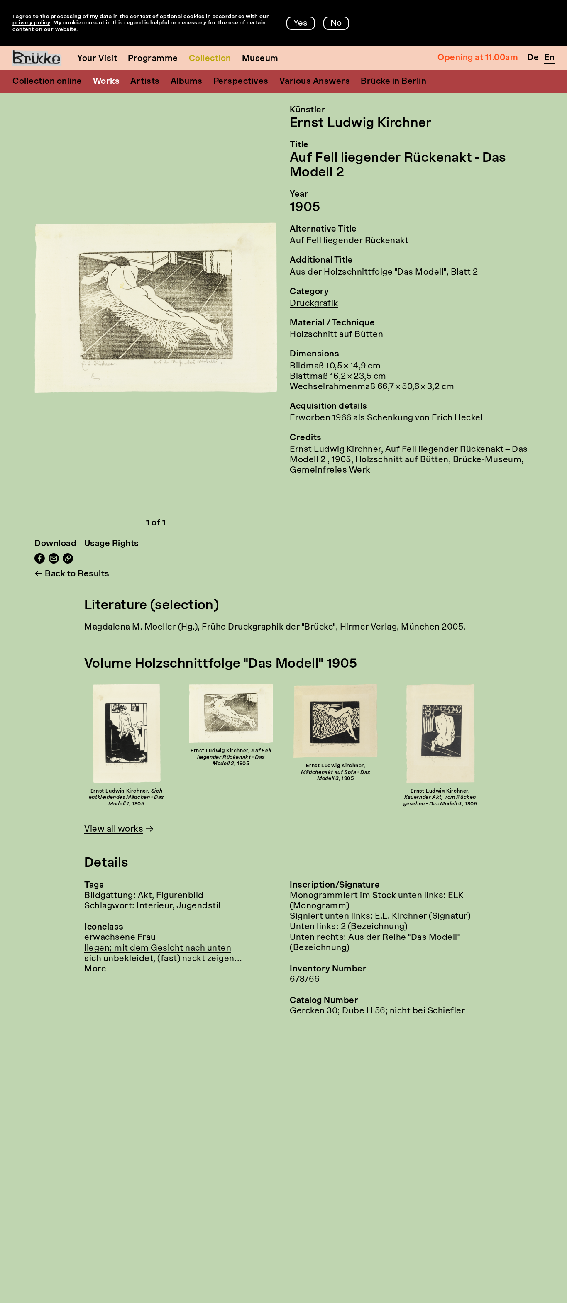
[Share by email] (54, 561)
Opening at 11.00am (477, 58)
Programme (153, 59)
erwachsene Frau (120, 938)
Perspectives (241, 82)
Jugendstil (198, 906)
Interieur (154, 906)
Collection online (47, 82)
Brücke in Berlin (393, 82)
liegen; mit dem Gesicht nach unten (157, 948)
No (336, 24)
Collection (210, 59)
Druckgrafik (314, 304)
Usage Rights (111, 544)
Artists (145, 82)
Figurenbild (180, 896)
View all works (113, 829)
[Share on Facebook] (39, 561)
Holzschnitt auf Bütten (336, 335)
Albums (187, 82)
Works (106, 82)
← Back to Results (72, 574)
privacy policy (31, 23)
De (533, 58)
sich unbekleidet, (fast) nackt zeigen (159, 959)
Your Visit (97, 59)
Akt (145, 896)
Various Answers (314, 82)
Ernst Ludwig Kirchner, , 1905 (126, 798)
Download (55, 544)
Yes (300, 24)
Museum (260, 59)
